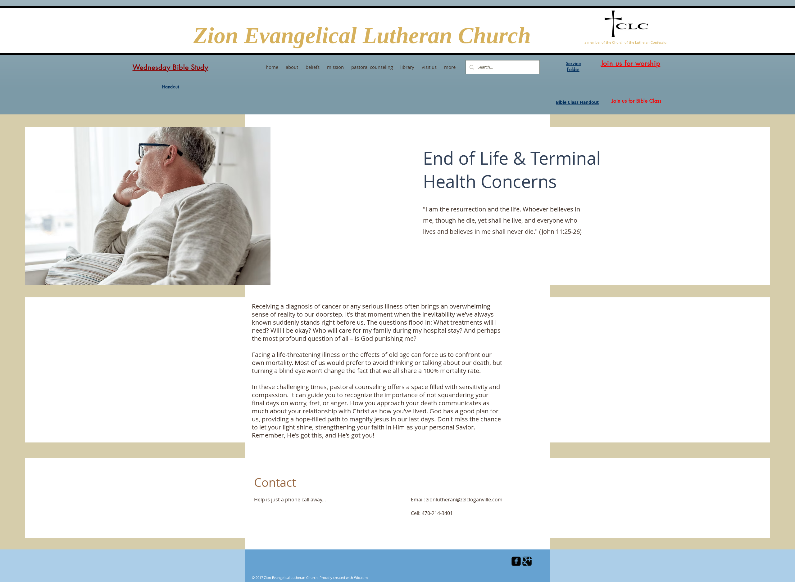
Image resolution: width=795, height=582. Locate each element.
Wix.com (361, 577)
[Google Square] (527, 561)
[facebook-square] (516, 561)
